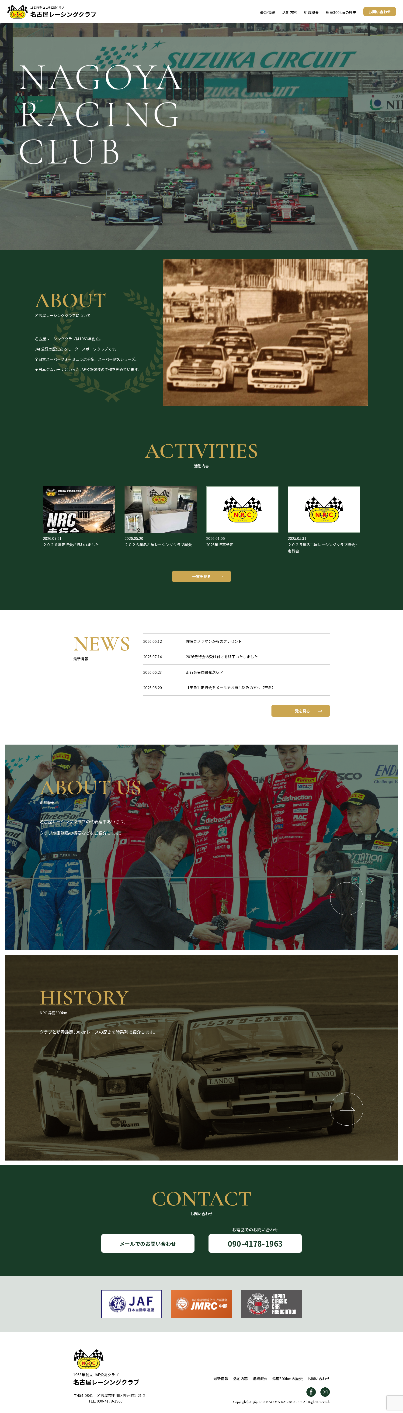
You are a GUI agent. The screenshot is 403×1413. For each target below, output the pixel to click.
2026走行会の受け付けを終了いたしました (222, 656)
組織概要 (311, 12)
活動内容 (289, 12)
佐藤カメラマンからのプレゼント (214, 641)
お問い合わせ (379, 11)
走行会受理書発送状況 (204, 672)
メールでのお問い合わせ (148, 1243)
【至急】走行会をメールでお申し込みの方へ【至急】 (230, 687)
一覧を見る (201, 576)
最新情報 (267, 12)
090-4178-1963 (255, 1243)
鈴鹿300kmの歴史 (341, 12)
